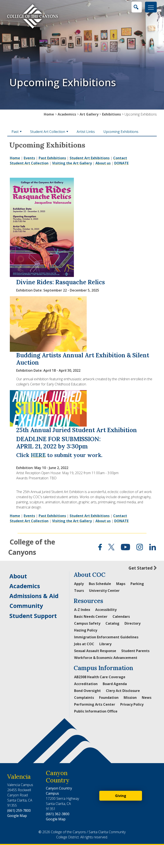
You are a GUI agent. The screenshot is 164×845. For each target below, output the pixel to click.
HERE (38, 455)
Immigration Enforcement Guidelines (106, 637)
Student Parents (135, 650)
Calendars (121, 616)
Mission (130, 697)
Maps (120, 583)
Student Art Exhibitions (90, 158)
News (146, 697)
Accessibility (106, 609)
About (18, 576)
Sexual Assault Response (95, 650)
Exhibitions (111, 114)
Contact (120, 158)
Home (49, 114)
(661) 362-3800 (57, 814)
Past (15, 131)
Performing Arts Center (94, 704)
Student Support (33, 616)
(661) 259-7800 (19, 810)
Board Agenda (115, 683)
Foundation (109, 697)
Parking (137, 583)
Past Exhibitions (52, 158)
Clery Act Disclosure (123, 690)
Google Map (17, 815)
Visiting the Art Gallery (72, 163)
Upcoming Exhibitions (120, 131)
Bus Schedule (100, 583)
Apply (79, 583)
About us (103, 163)
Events (29, 158)
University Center (104, 590)
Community (26, 606)
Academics (67, 114)
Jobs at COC (84, 644)
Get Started (140, 568)
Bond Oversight (87, 690)
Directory (132, 623)
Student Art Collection (47, 131)
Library (105, 644)
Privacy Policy (132, 704)
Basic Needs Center (90, 616)
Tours (79, 590)
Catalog (112, 623)
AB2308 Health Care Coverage (99, 677)
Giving (120, 795)
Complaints (84, 697)
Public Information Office (95, 711)
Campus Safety (87, 623)
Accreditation (86, 683)
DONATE (121, 163)
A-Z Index (82, 609)
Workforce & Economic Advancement (105, 657)
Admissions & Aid (34, 596)
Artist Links (86, 131)
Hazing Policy (85, 630)
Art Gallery (89, 114)
